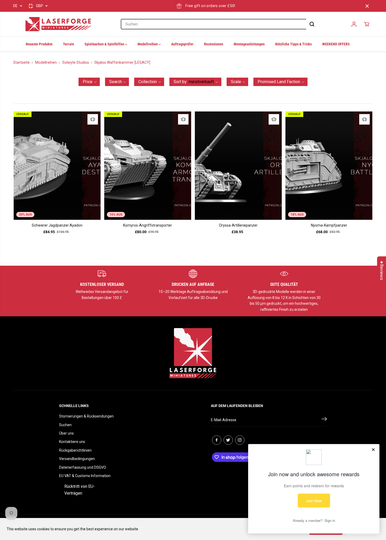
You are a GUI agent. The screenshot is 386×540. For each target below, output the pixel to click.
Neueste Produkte (39, 44)
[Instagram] (240, 440)
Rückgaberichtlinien (75, 450)
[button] (89, 82)
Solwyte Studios (75, 62)
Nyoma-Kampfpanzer (329, 225)
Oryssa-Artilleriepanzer (238, 225)
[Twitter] (228, 440)
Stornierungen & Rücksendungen (86, 416)
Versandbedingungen (77, 459)
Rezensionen (213, 44)
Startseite (21, 62)
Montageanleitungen (249, 44)
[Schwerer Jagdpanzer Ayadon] (57, 165)
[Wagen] (366, 24)
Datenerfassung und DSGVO (82, 467)
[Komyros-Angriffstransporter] (147, 165)
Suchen (65, 425)
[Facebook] (216, 440)
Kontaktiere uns (72, 442)
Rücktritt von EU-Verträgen (79, 490)
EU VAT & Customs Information (85, 476)
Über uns (66, 433)
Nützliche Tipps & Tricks (293, 44)
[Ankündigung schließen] (367, 6)
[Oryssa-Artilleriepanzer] (238, 165)
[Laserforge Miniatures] (58, 24)
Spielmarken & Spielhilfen (105, 44)
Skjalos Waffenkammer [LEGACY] (122, 62)
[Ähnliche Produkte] (92, 119)
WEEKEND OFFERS (336, 44)
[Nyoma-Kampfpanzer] (328, 165)
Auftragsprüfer (182, 44)
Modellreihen (148, 44)
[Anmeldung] (354, 24)
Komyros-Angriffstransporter (147, 225)
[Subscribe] (324, 419)
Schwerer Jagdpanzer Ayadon (57, 225)
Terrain (68, 44)
